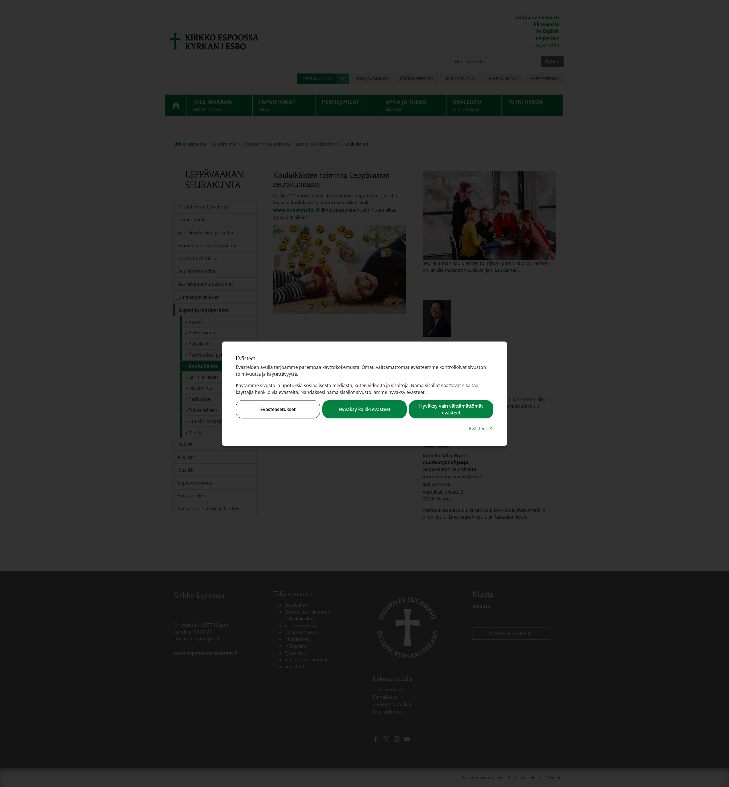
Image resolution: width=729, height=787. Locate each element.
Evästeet (481, 428)
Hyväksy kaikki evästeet (364, 409)
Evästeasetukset (278, 409)
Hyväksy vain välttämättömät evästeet (451, 409)
